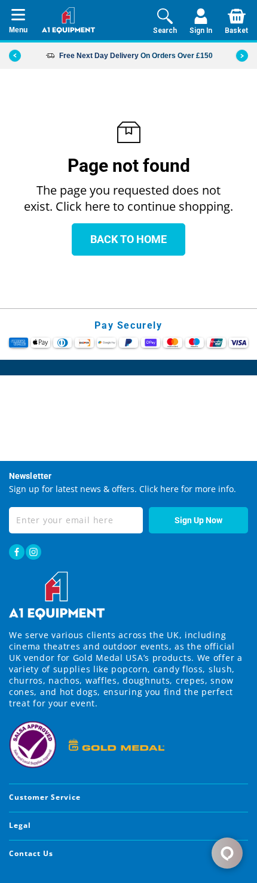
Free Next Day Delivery (99, 55)
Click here (158, 488)
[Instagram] (33, 552)
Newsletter (30, 476)
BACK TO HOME (128, 239)
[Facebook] (17, 552)
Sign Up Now (198, 520)
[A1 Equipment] (68, 20)
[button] (242, 56)
